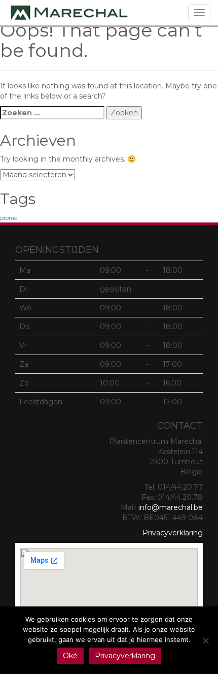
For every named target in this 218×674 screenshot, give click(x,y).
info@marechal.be (170, 507)
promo (8, 218)
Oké (70, 655)
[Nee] (205, 640)
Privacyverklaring (172, 532)
